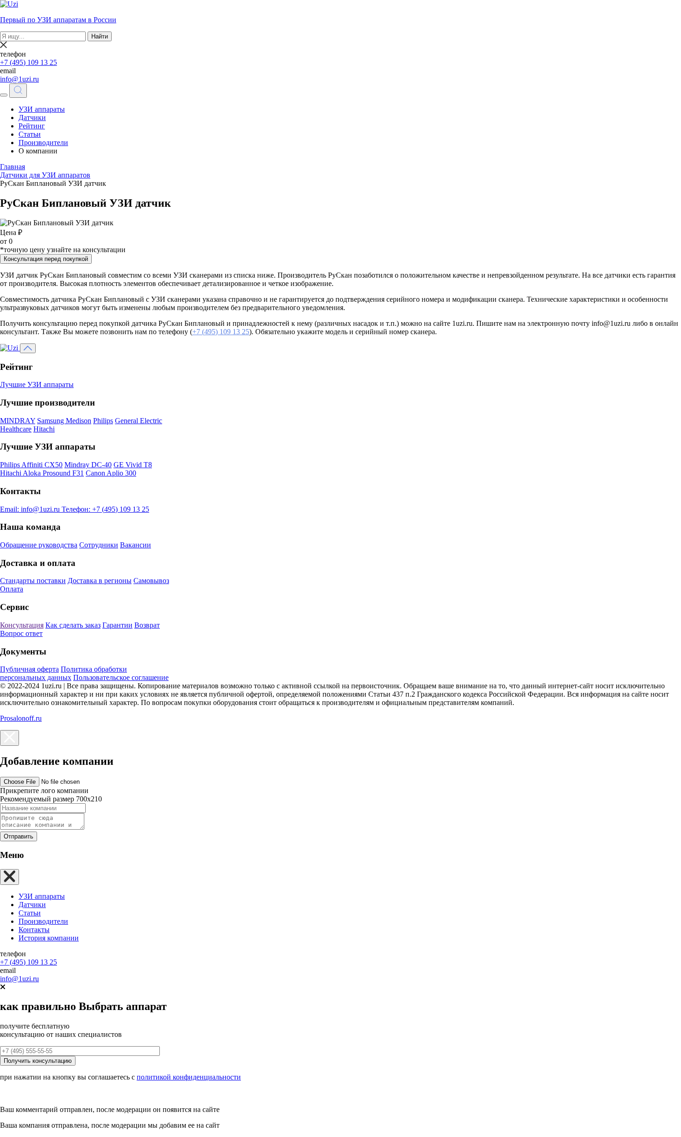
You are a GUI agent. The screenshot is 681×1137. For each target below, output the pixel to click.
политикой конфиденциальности (189, 1077)
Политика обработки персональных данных (63, 673)
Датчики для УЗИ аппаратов (45, 175)
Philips (103, 421)
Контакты (34, 930)
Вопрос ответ (21, 633)
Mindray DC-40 (88, 465)
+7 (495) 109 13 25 (28, 62)
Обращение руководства (38, 545)
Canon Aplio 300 (111, 473)
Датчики (32, 117)
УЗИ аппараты (42, 109)
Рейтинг (32, 126)
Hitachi (44, 429)
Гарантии (117, 625)
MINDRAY (17, 421)
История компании (49, 938)
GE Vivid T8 (133, 465)
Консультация (22, 625)
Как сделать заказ (73, 625)
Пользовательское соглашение (121, 677)
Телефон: (105, 509)
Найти (99, 36)
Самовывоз (151, 580)
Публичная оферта (29, 669)
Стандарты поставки (33, 580)
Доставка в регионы (100, 580)
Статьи (30, 134)
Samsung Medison (64, 421)
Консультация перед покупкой (46, 258)
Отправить (18, 836)
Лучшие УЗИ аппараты (37, 384)
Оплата (11, 589)
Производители (43, 142)
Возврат (147, 625)
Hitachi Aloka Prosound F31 (42, 473)
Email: (30, 509)
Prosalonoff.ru (21, 718)
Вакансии (135, 545)
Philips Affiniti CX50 (31, 465)
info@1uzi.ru (19, 79)
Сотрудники (98, 545)
